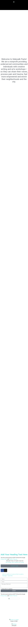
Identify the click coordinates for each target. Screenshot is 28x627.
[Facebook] (2, 570)
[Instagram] (5, 570)
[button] (14, 5)
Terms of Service (13, 559)
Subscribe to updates (7, 588)
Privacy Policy (4, 559)
